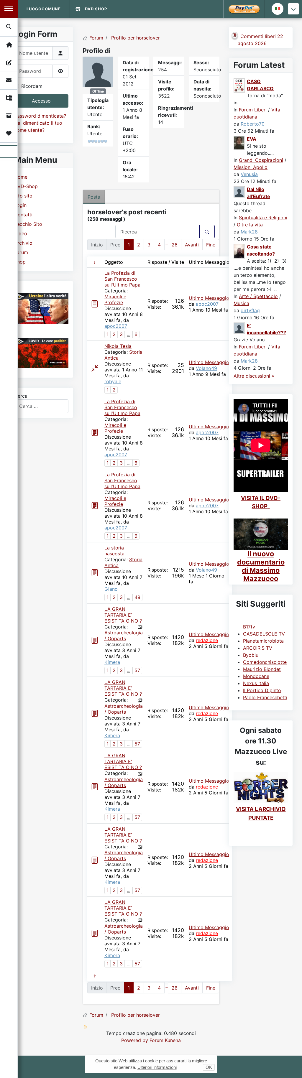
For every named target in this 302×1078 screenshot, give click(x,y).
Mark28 (249, 232)
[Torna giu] (293, 9)
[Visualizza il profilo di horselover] (98, 71)
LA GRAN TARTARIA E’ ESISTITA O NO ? (123, 615)
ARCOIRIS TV (257, 648)
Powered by (134, 1040)
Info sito (23, 196)
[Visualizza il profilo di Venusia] (239, 143)
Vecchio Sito (28, 224)
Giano (111, 589)
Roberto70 (253, 124)
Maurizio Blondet (262, 669)
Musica (241, 303)
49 (137, 597)
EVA (251, 139)
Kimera (112, 662)
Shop (20, 262)
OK (209, 1067)
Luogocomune (44, 8)
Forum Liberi (253, 110)
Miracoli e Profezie (115, 299)
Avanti (192, 245)
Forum (21, 252)
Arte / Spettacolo (258, 296)
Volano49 (206, 368)
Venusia (249, 174)
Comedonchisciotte (265, 662)
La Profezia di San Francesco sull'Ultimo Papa (122, 279)
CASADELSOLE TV (264, 634)
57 (137, 670)
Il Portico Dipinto (262, 690)
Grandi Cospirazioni (261, 160)
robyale (112, 381)
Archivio (23, 243)
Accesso (41, 101)
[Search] (9, 27)
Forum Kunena (165, 1040)
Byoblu (250, 655)
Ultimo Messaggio (209, 298)
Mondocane (256, 676)
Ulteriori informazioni (157, 1067)
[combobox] (41, 406)
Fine (210, 245)
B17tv (249, 627)
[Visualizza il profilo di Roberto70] (239, 85)
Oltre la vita (250, 225)
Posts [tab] (94, 197)
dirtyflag (250, 310)
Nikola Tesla (118, 346)
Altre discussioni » (254, 376)
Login (20, 205)
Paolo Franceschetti (265, 697)
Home (20, 177)
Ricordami (32, 86)
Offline (98, 91)
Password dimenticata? (40, 116)
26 (175, 245)
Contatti (23, 215)
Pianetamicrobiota (263, 641)
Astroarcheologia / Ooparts (123, 635)
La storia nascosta (114, 551)
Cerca (20, 396)
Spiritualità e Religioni (263, 217)
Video (20, 233)
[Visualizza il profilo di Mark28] (239, 192)
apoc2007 (115, 326)
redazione (207, 640)
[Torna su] (291, 1067)
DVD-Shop (26, 186)
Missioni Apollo (250, 167)
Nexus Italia (256, 683)
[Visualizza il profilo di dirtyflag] (239, 251)
